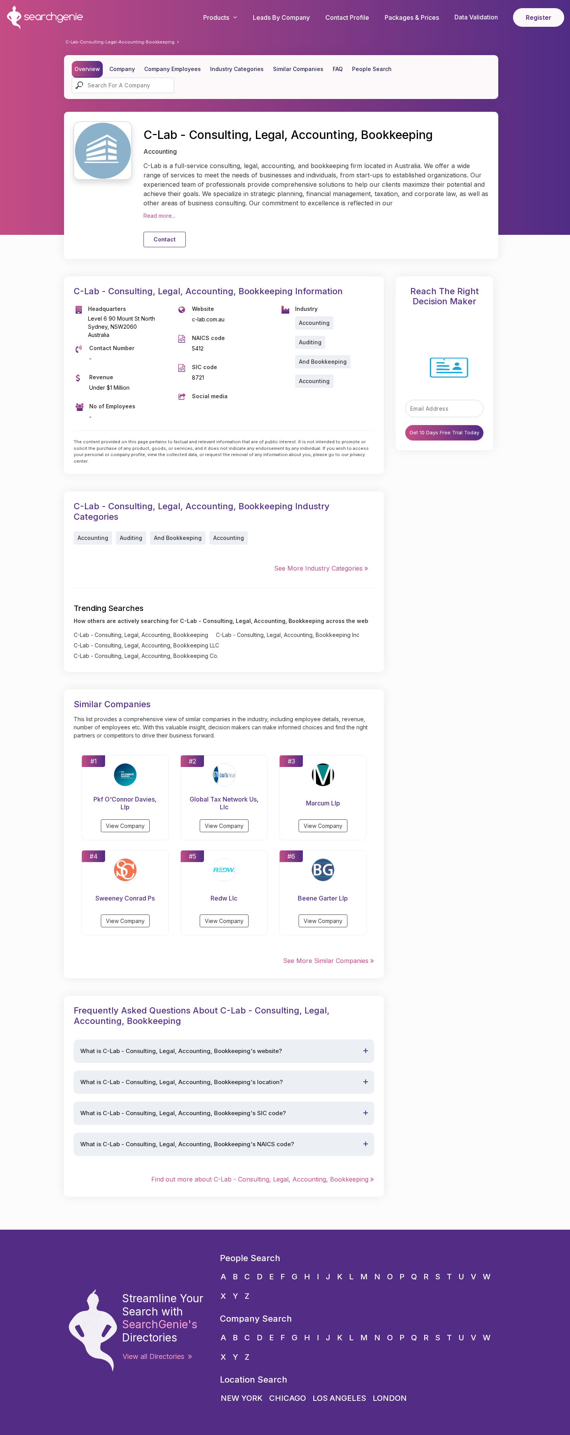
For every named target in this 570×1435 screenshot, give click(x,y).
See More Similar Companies (326, 961)
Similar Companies (298, 69)
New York (242, 1398)
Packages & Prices (412, 17)
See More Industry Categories (319, 568)
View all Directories (155, 1356)
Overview (87, 69)
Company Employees (172, 69)
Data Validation (476, 17)
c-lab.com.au (208, 319)
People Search (372, 69)
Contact (165, 239)
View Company (125, 825)
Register (538, 17)
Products (216, 17)
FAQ (338, 69)
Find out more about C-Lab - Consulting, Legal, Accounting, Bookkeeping (260, 1179)
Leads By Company (281, 17)
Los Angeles (339, 1398)
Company (122, 69)
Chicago (287, 1398)
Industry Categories (237, 69)
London (390, 1398)
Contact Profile (347, 17)
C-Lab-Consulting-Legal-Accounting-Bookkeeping (120, 42)
